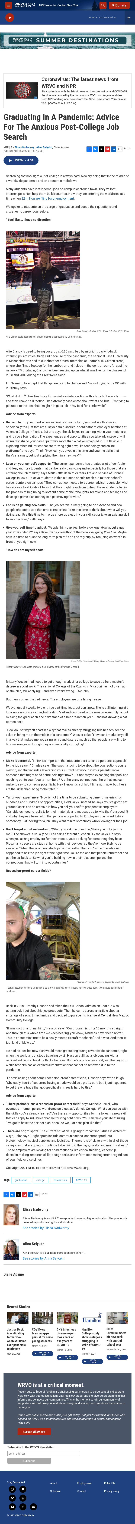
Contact (81, 1491)
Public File (109, 1483)
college (40, 1180)
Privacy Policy (111, 1491)
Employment (84, 1483)
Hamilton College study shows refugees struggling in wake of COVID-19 (92, 1339)
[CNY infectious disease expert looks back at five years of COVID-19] (67, 1318)
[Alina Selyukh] (11, 1249)
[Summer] (67, 40)
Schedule (55, 1491)
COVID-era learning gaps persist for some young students (42, 1335)
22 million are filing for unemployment (47, 198)
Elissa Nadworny (25, 147)
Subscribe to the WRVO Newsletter (30, 1447)
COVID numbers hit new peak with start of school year (116, 1338)
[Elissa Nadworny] (11, 1214)
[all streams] (130, 18)
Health (110, 1328)
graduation (21, 1180)
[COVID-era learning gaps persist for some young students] (42, 1318)
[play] (9, 18)
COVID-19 (81, 1180)
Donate (120, 5)
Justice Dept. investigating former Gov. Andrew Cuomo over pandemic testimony (16, 1339)
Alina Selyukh (44, 147)
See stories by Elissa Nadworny (46, 1228)
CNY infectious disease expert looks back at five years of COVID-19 (66, 1337)
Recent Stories (18, 1307)
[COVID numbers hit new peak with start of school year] (117, 1318)
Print (127, 148)
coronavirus (60, 1180)
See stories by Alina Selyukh (44, 1258)
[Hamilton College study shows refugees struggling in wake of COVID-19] (92, 1318)
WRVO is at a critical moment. (51, 1385)
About (53, 1483)
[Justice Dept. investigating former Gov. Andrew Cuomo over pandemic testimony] (17, 1318)
